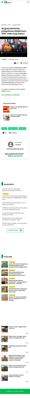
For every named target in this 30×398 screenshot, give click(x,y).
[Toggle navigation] (2, 2)
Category (14, 24)
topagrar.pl (4, 24)
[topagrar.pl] (7, 2)
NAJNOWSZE (9, 184)
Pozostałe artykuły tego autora (15, 149)
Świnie (18, 24)
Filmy (9, 24)
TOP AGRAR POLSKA (13, 128)
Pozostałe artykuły (13, 230)
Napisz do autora (15, 156)
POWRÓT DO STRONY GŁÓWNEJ (15, 391)
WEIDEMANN (22, 128)
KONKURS (4, 128)
